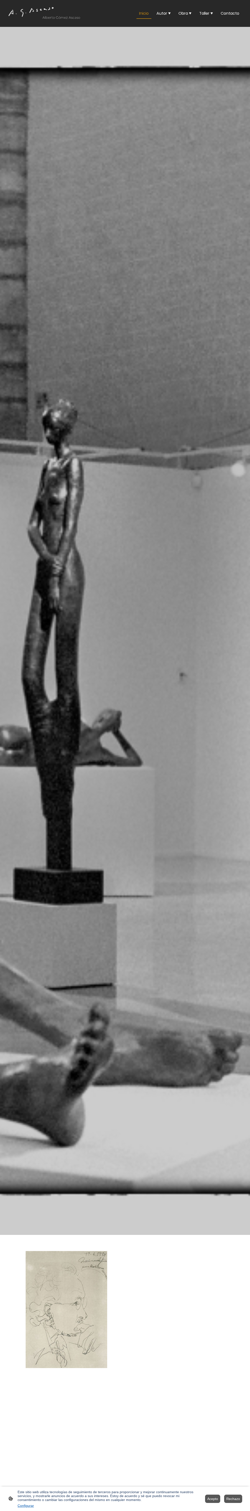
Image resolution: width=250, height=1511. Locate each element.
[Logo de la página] (44, 13)
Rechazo (233, 1499)
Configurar (26, 1506)
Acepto (212, 1499)
